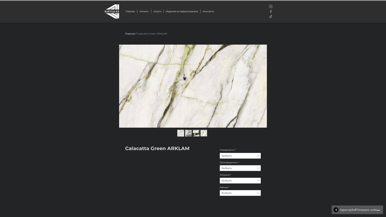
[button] (181, 11)
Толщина (225, 174)
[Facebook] (271, 11)
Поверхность (228, 150)
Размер (224, 187)
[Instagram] (271, 6)
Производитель (229, 162)
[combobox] (240, 156)
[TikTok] (271, 16)
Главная (130, 33)
